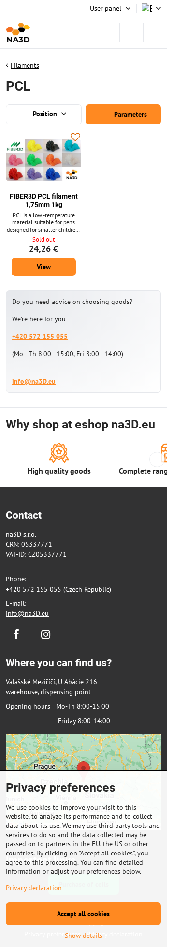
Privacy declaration (34, 887)
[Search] (107, 32)
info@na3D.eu (34, 381)
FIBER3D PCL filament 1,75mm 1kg (44, 201)
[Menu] (155, 32)
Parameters (129, 114)
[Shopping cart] (131, 32)
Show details (83, 935)
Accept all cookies (83, 913)
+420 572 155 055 (40, 336)
